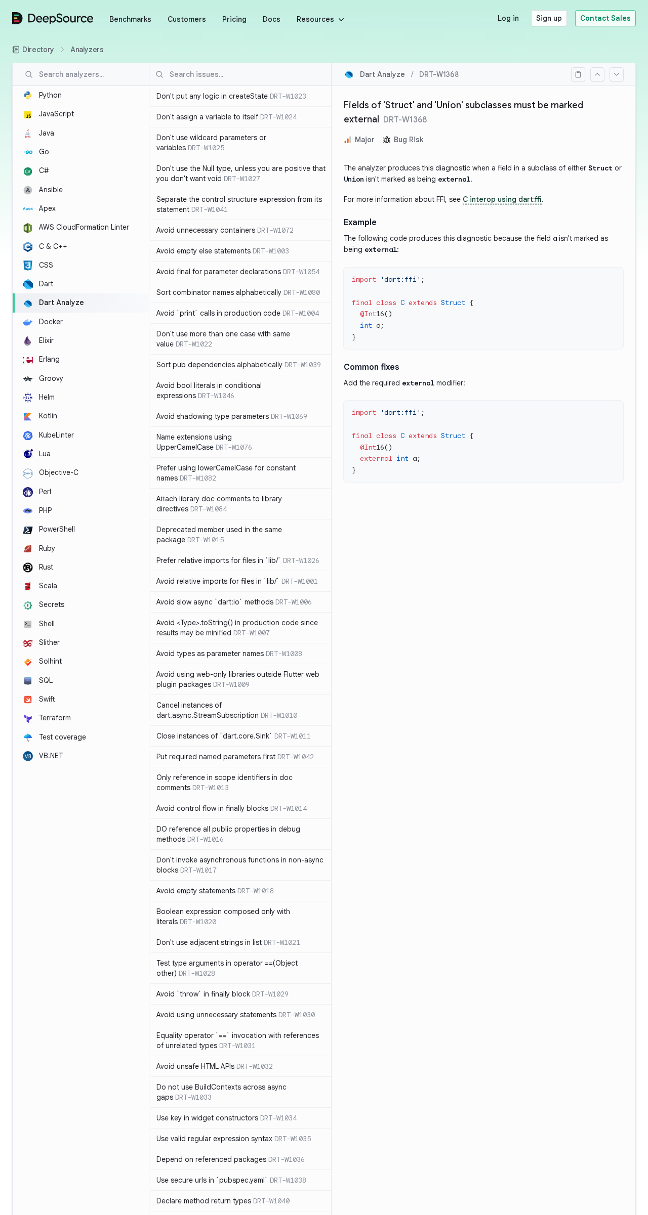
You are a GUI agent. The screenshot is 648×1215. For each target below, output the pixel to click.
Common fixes (371, 367)
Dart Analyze (382, 74)
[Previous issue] (597, 74)
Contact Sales (605, 18)
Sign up (549, 18)
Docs (271, 19)
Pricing (234, 19)
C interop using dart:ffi (502, 199)
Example (360, 223)
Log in (508, 18)
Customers (187, 19)
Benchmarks (130, 19)
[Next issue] (616, 74)
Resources (315, 19)
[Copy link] (578, 74)
